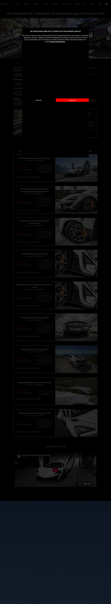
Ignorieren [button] (39, 100)
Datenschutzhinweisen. (57, 41)
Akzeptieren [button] (72, 100)
